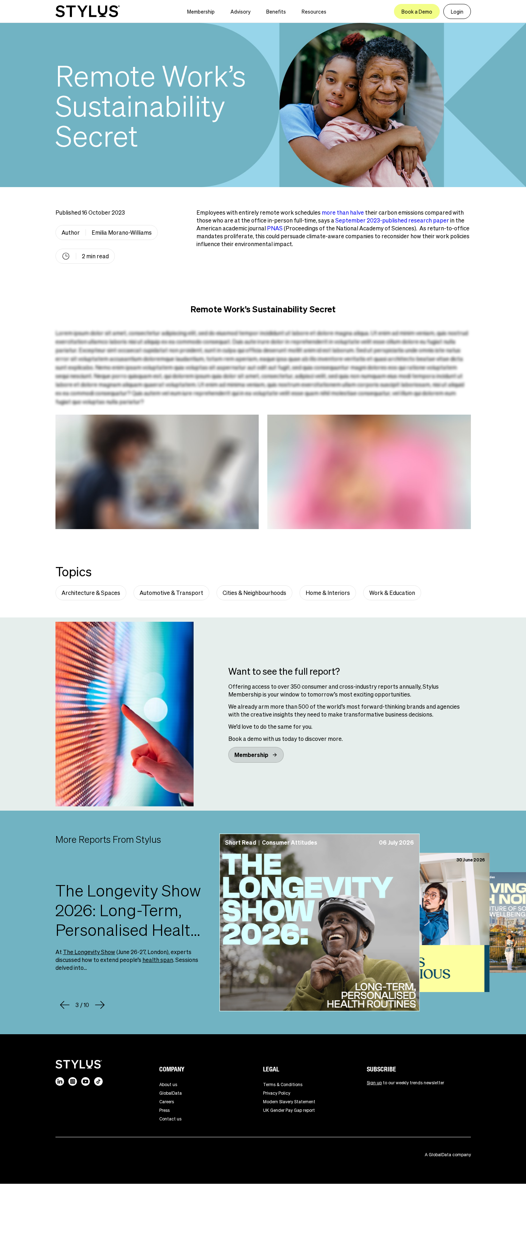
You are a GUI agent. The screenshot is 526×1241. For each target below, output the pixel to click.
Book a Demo (416, 11)
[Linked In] (59, 1081)
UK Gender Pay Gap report (289, 1110)
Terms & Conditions (282, 1084)
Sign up (374, 1082)
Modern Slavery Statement (289, 1101)
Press (164, 1110)
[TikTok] (98, 1081)
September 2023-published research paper (392, 220)
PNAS (275, 228)
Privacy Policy (276, 1093)
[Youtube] (85, 1081)
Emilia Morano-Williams (122, 232)
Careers (166, 1101)
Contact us (170, 1119)
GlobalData (170, 1093)
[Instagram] (72, 1081)
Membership (201, 11)
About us (168, 1084)
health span (157, 959)
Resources (314, 11)
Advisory (240, 11)
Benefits (276, 11)
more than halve (343, 212)
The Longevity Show (89, 952)
